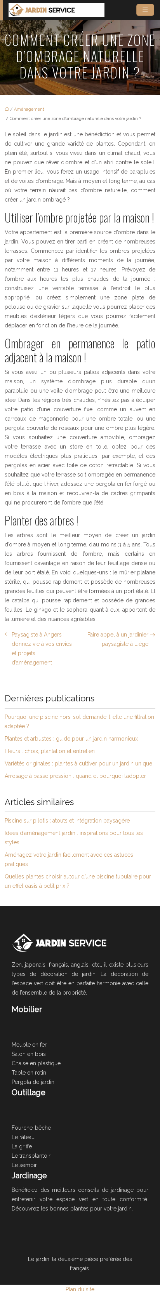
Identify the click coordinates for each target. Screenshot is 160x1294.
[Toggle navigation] (145, 10)
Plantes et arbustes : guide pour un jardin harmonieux (71, 739)
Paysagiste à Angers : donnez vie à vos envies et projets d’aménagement (42, 648)
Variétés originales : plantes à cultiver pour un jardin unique (78, 763)
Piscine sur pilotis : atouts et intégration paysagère (67, 820)
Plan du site (80, 1289)
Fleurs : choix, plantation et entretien (50, 751)
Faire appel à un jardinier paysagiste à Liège (117, 639)
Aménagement (29, 109)
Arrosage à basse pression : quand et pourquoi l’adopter (75, 776)
